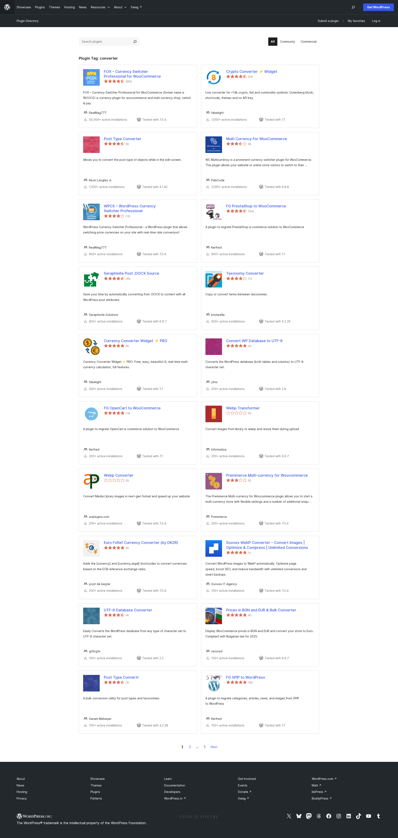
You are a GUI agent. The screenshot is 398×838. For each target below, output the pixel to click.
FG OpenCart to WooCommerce (132, 408)
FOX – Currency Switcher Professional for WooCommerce (132, 73)
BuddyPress (322, 798)
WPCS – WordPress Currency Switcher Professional (130, 208)
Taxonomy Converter (245, 273)
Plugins (95, 792)
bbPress (319, 792)
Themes (96, 785)
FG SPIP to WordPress (245, 677)
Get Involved (247, 778)
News (20, 785)
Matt (317, 785)
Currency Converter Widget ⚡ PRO (135, 341)
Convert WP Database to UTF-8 (254, 341)
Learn (168, 778)
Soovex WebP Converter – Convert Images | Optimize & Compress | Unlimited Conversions (267, 544)
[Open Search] (353, 7)
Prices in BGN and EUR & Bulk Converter (261, 610)
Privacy (22, 798)
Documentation (174, 785)
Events (242, 785)
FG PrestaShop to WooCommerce (256, 206)
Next (214, 747)
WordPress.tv (175, 798)
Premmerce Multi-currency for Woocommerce (267, 475)
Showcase (97, 778)
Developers (172, 792)
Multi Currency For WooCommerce (256, 139)
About (21, 778)
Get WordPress (378, 7)
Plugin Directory (28, 21)
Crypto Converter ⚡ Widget (251, 71)
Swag (243, 798)
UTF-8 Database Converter (128, 610)
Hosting (22, 792)
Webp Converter (118, 475)
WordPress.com (324, 778)
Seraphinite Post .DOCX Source (131, 273)
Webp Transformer (243, 408)
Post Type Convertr (121, 677)
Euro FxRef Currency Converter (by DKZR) (141, 542)
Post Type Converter (122, 139)
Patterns (96, 798)
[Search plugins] (135, 41)
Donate (245, 792)
